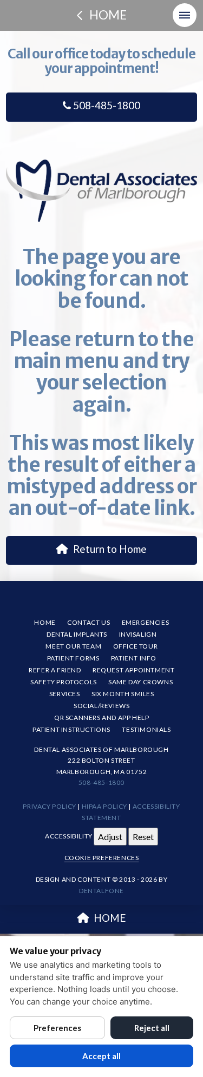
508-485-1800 (105, 105)
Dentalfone (101, 891)
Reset (143, 836)
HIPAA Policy (104, 806)
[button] (185, 15)
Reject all (151, 1028)
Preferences (57, 1028)
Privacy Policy (49, 806)
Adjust (110, 836)
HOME (110, 917)
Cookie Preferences (101, 858)
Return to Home (110, 549)
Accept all (101, 1056)
